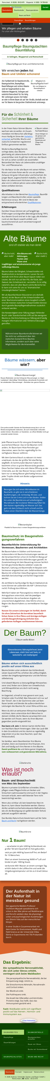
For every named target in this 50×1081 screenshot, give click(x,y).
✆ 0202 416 (41, 2)
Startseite (10, 1072)
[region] (25, 30)
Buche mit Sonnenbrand (37, 1049)
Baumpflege (18, 20)
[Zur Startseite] (17, 7)
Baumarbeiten (7, 10)
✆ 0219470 (17, 2)
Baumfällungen (30, 20)
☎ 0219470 (30, 1078)
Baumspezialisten (32, 10)
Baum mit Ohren (34, 1044)
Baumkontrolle (19, 10)
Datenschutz (39, 1072)
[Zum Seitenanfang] (29, 1020)
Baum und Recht (24, 15)
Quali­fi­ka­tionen (34, 202)
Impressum (27, 1072)
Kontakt (18, 1072)
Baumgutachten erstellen (34, 1038)
